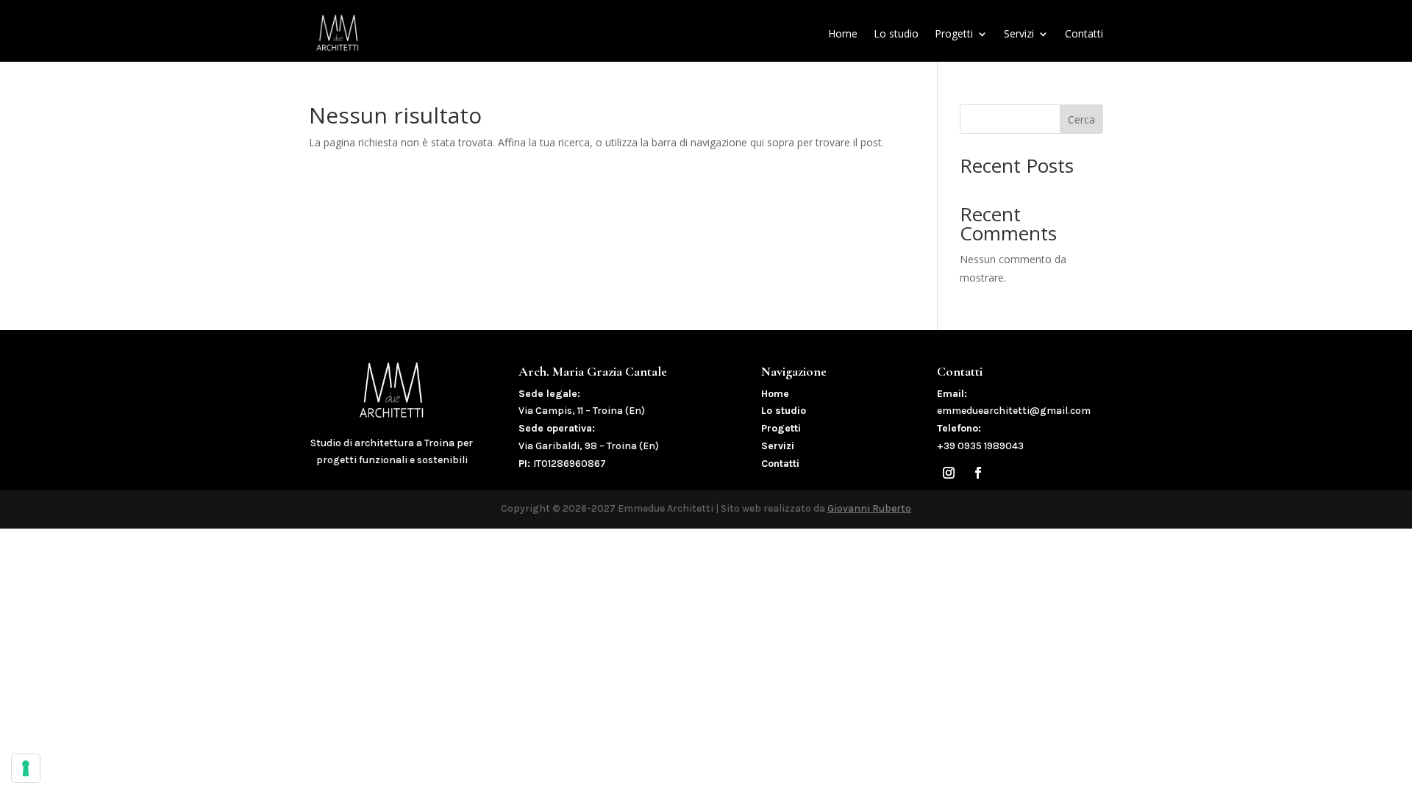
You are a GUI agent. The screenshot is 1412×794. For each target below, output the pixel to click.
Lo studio (896, 33)
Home (842, 33)
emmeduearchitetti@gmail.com (1014, 410)
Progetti (954, 33)
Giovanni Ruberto (869, 508)
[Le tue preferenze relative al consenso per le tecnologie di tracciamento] (26, 768)
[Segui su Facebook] (978, 472)
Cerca (1081, 119)
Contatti (1084, 33)
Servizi (1019, 33)
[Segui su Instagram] (948, 472)
